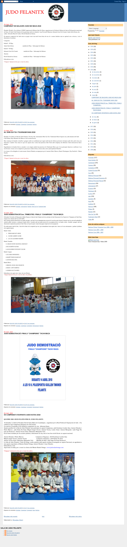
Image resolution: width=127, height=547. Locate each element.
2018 (92, 69)
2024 (92, 52)
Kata (34, 510)
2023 (92, 55)
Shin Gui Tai (35, 206)
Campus (90, 165)
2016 (92, 129)
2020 (92, 64)
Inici (43, 516)
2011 (92, 144)
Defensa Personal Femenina (96, 178)
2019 (92, 67)
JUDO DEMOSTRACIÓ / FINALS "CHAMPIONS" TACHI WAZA (27, 333)
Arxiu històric (92, 160)
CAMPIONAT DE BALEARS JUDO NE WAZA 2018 (22, 26)
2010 (92, 147)
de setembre (96, 80)
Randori (29, 206)
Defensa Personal (93, 175)
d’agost (94, 83)
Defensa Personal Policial (95, 181)
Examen (90, 188)
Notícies (35, 124)
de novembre (96, 75)
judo (89, 196)
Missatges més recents (10, 516)
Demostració (36, 325)
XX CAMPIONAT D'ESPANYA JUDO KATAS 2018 (22, 415)
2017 (92, 126)
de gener (94, 122)
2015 (92, 132)
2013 (92, 138)
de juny (94, 89)
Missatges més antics (75, 516)
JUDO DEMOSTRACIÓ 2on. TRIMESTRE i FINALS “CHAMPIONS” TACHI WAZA (33, 214)
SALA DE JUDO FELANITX (13, 533)
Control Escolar (92, 170)
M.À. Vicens (9, 531)
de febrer (94, 119)
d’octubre (95, 78)
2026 (92, 46)
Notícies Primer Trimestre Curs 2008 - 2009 (100, 227)
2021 (92, 61)
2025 (92, 49)
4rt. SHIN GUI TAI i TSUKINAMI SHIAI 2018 (19, 132)
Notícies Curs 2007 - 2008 (95, 230)
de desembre (96, 72)
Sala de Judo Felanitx (12, 534)
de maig (94, 92)
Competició (29, 124)
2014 (92, 135)
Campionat (23, 124)
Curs (89, 173)
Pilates (90, 209)
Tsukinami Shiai (42, 206)
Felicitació (91, 191)
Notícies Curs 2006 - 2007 (95, 232)
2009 (92, 149)
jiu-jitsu (90, 193)
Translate (101, 31)
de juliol (94, 86)
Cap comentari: (31, 122)
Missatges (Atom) (18, 520)
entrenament (24, 206)
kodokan (90, 204)
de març (94, 117)
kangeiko (90, 199)
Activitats (18, 124)
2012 (92, 141)
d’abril (94, 95)
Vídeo (90, 219)
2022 (92, 58)
